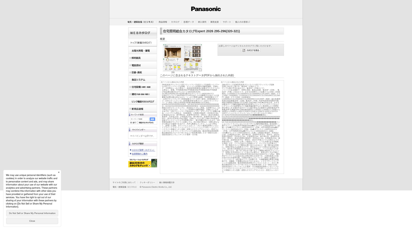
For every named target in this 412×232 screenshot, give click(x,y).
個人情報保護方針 (167, 182)
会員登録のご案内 (139, 154)
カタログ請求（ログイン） (143, 150)
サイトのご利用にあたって (124, 182)
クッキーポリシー (147, 182)
